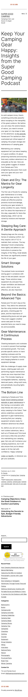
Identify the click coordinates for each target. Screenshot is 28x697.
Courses (4, 637)
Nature (3, 653)
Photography (5, 655)
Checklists (4, 631)
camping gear (17, 481)
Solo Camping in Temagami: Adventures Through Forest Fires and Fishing (13, 583)
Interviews (4, 647)
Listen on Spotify (7, 456)
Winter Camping (6, 663)
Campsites (4, 629)
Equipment (4, 639)
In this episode (20, 134)
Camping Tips (5, 626)
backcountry (9, 479)
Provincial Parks (6, 658)
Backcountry (5, 605)
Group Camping (6, 642)
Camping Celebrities (7, 615)
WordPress (18, 690)
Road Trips (4, 661)
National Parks (6, 650)
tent (2, 486)
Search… (4, 536)
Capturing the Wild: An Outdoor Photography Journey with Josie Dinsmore (12, 575)
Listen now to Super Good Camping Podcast (14, 560)
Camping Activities (7, 612)
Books (3, 607)
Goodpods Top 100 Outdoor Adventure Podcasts (14, 559)
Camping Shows (6, 623)
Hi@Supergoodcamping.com (14, 673)
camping (9, 481)
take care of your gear (19, 484)
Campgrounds (5, 610)
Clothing (4, 634)
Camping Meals (6, 621)
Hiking (3, 645)
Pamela (5, 473)
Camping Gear (15, 475)
